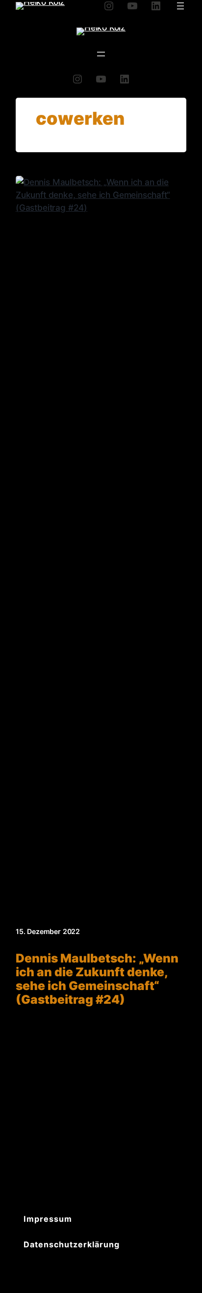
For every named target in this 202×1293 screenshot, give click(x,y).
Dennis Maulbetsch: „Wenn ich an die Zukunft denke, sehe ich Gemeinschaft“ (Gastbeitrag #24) (97, 979)
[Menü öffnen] (180, 6)
